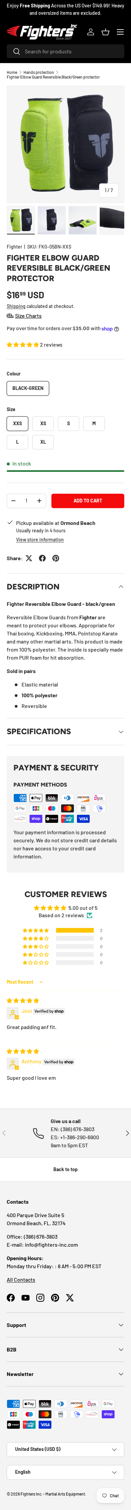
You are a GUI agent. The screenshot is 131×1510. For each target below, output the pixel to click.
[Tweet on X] (29, 558)
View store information (40, 539)
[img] (23, 1000)
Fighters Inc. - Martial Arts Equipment (52, 1494)
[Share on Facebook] (42, 558)
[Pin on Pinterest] (55, 558)
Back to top (65, 1169)
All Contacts (21, 1279)
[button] (105, 32)
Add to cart (88, 500)
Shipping (16, 306)
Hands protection (39, 72)
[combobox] (65, 51)
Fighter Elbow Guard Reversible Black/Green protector (53, 77)
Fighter (14, 247)
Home (12, 72)
